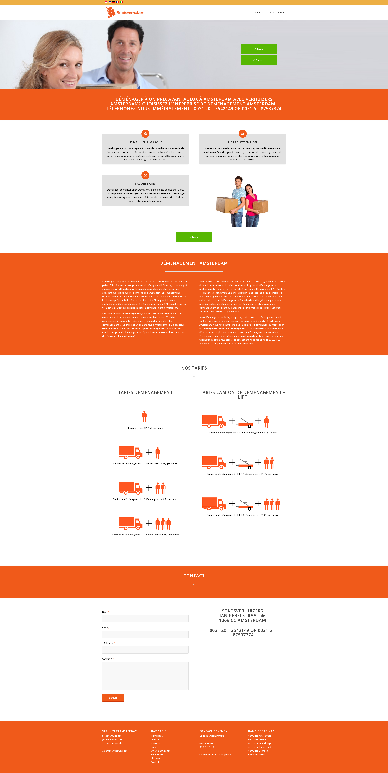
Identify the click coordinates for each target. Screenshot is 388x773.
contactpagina (224, 754)
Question (108, 658)
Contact (155, 761)
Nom (105, 612)
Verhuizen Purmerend (259, 746)
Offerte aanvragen (160, 750)
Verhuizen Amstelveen (259, 735)
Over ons (156, 739)
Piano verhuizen (256, 754)
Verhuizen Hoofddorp (259, 743)
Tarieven (155, 746)
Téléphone (108, 643)
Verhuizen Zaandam (258, 750)
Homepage (157, 735)
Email (106, 627)
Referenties (157, 754)
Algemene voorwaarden (114, 750)
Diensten (155, 743)
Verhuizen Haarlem (258, 739)
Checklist (155, 758)
